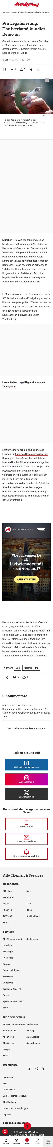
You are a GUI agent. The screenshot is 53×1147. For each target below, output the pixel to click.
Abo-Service (8, 1043)
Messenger (8, 951)
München (14, 12)
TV (27, 897)
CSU (20, 462)
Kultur (29, 903)
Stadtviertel (8, 897)
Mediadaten (32, 1024)
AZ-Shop (30, 1030)
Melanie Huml (9, 462)
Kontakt (6, 1055)
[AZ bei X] (43, 1068)
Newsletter (8, 945)
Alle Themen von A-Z (12, 939)
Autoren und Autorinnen (14, 1024)
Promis (6, 922)
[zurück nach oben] (27, 1126)
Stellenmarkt (32, 939)
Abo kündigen (9, 1102)
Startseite (6, 12)
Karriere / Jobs (10, 1030)
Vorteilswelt (8, 983)
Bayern (6, 903)
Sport (29, 891)
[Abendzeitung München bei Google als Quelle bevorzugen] (39, 69)
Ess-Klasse (8, 976)
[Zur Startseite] (26, 7)
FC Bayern (8, 910)
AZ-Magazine (32, 1037)
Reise (29, 910)
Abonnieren (8, 1037)
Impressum (8, 1077)
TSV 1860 (7, 916)
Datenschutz (9, 1089)
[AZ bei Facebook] (29, 1068)
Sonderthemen (33, 1043)
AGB (5, 1083)
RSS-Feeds (8, 958)
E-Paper (6, 1049)
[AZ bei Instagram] (36, 1068)
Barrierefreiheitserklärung (15, 1096)
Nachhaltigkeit (33, 916)
